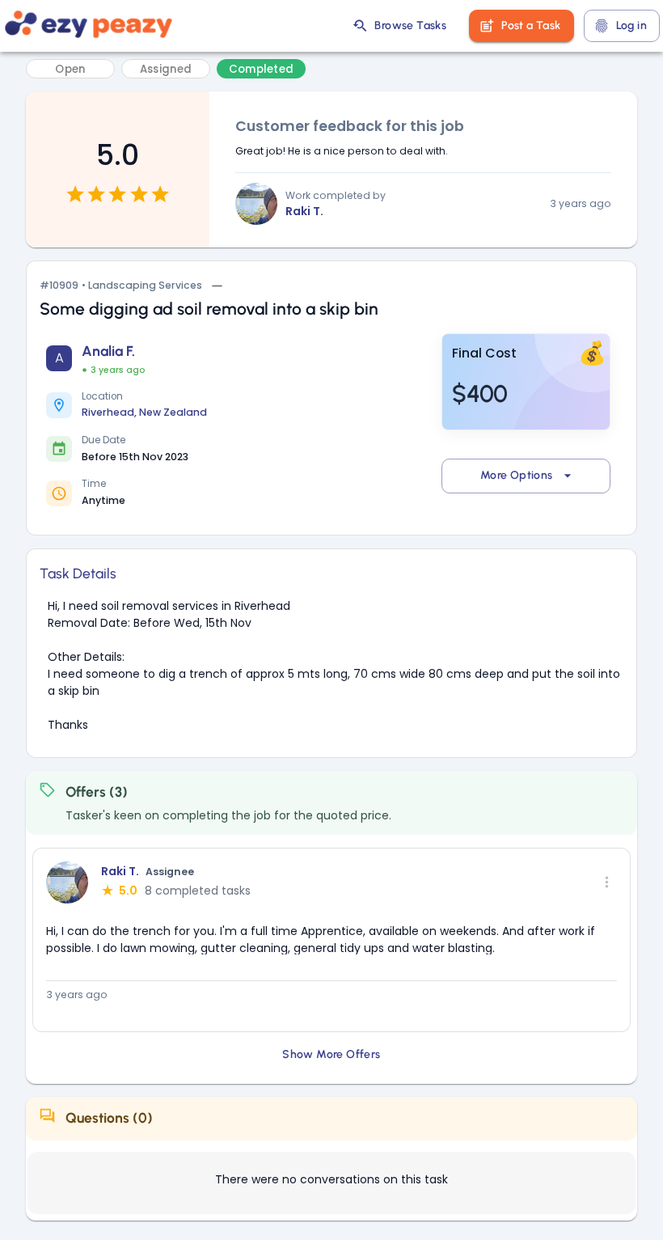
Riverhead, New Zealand (144, 412)
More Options (516, 475)
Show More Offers (331, 1054)
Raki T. (304, 211)
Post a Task (530, 25)
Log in (631, 25)
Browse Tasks (410, 25)
